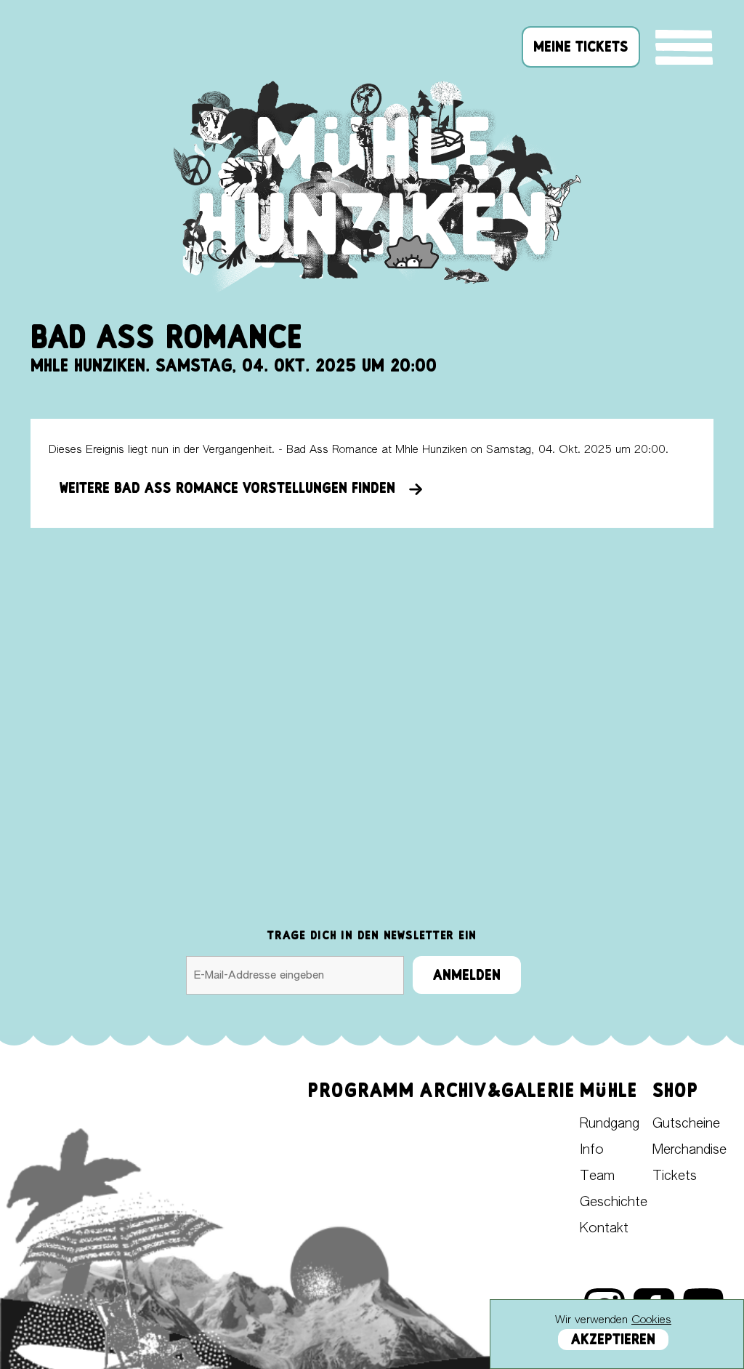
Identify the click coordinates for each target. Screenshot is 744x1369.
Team (597, 1176)
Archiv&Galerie (497, 1090)
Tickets (674, 1176)
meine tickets (580, 47)
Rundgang (609, 1124)
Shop (675, 1090)
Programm (362, 1090)
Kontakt (604, 1228)
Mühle (608, 1090)
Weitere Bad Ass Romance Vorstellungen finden (234, 488)
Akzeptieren (613, 1339)
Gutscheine (686, 1124)
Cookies (651, 1319)
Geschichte (613, 1202)
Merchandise (689, 1150)
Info (592, 1150)
